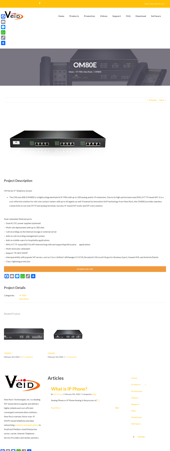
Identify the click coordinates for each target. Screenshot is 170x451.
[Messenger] (3, 27)
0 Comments (27, 357)
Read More (55, 408)
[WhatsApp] (3, 32)
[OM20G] (68, 334)
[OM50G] (24, 334)
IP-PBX (22, 295)
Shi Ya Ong (58, 394)
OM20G (64, 334)
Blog (94, 394)
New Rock (24, 299)
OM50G (20, 334)
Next (161, 100)
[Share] (3, 43)
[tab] (147, 437)
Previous (153, 100)
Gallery (28, 334)
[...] (98, 400)
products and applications (26, 425)
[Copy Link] (3, 37)
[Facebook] (3, 16)
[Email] (3, 21)
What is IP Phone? (69, 388)
